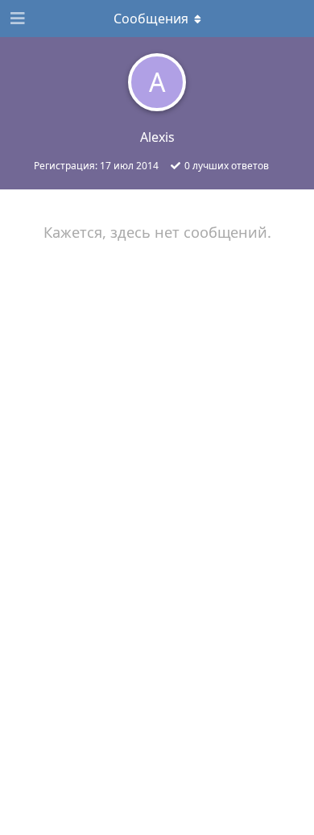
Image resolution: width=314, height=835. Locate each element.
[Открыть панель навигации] (16, 18)
